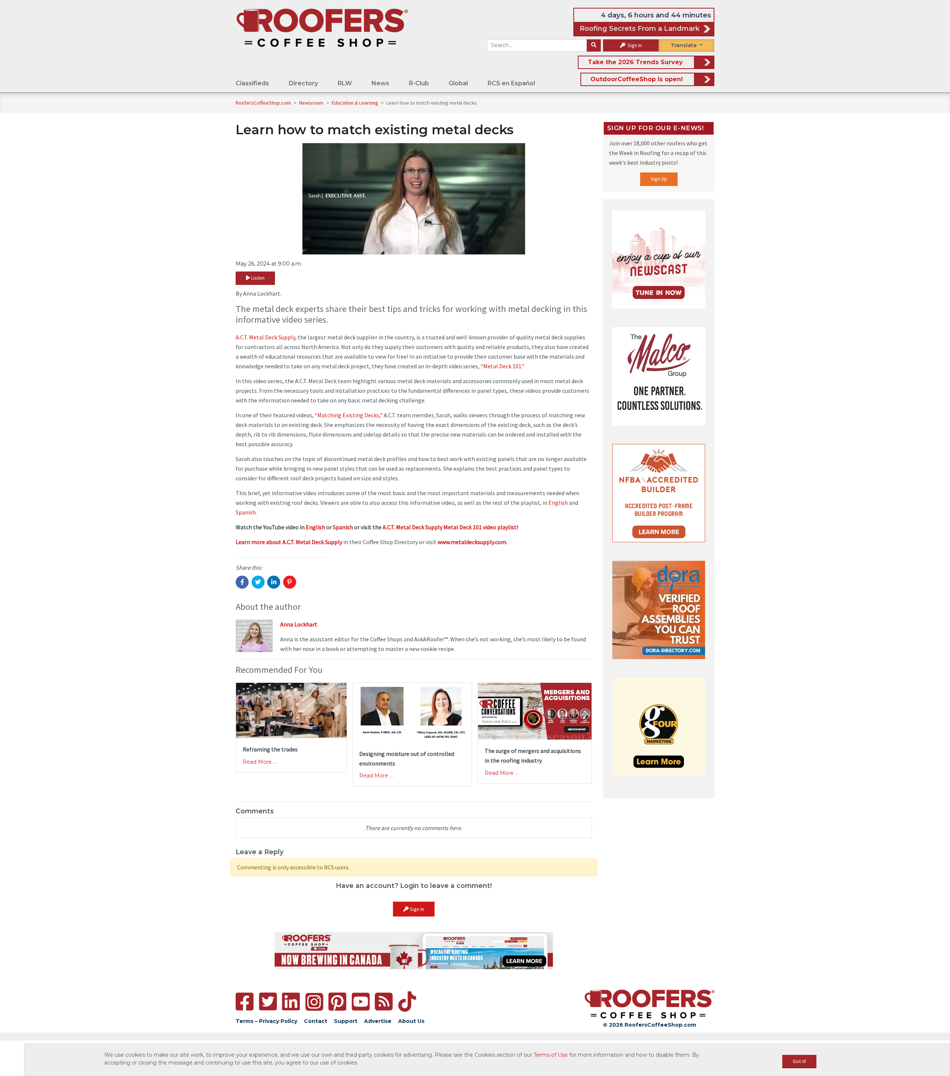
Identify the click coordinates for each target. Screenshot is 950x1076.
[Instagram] (314, 1002)
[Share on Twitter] (258, 582)
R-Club (419, 83)
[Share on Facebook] (242, 582)
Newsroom (311, 102)
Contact (315, 1021)
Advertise (378, 1021)
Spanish (246, 512)
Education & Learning (355, 102)
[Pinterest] (337, 1001)
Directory (303, 83)
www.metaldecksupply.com (472, 542)
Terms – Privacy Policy (266, 1021)
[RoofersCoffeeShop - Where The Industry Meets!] (322, 27)
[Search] (594, 45)
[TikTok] (407, 1001)
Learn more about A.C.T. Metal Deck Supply (289, 542)
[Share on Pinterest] (289, 582)
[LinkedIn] (291, 1001)
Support (345, 1021)
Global (458, 83)
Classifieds (252, 83)
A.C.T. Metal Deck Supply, (266, 337)
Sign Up (659, 178)
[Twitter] (268, 1001)
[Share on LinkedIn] (273, 582)
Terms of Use (551, 1055)
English (558, 502)
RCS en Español (511, 83)
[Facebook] (244, 1001)
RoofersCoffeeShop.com (263, 102)
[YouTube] (361, 1001)
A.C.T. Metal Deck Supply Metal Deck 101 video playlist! (450, 527)
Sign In (634, 45)
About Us (411, 1021)
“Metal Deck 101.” (502, 366)
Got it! (799, 1061)
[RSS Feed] (384, 1001)
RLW (345, 83)
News (380, 83)
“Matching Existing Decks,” (349, 415)
